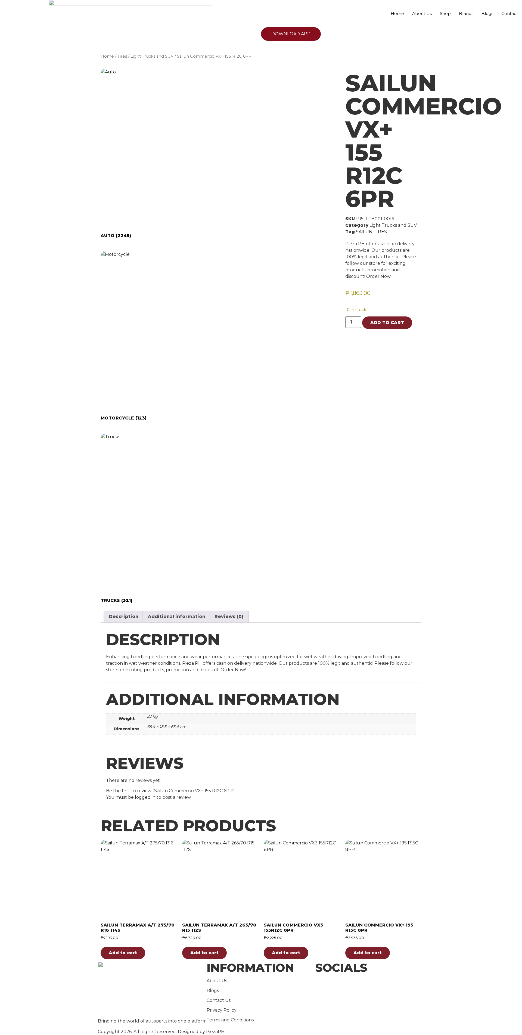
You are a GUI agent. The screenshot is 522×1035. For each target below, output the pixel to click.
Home (397, 13)
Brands (466, 13)
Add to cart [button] (123, 952)
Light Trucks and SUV (151, 56)
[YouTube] (369, 995)
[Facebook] (369, 982)
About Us (422, 13)
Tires (122, 56)
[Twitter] (369, 988)
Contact (509, 13)
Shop (445, 13)
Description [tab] (123, 616)
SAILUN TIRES (371, 231)
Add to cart (387, 322)
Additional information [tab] (176, 616)
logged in (145, 797)
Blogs (487, 13)
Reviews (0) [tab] (229, 616)
